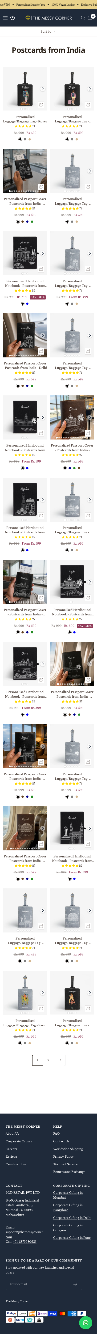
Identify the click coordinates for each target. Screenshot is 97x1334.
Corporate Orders (19, 1141)
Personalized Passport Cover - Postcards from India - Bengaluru (72, 448)
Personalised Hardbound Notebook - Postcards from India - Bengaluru (72, 612)
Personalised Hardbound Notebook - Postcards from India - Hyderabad (72, 859)
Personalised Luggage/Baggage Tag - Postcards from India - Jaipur (72, 941)
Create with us (16, 1164)
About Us (12, 1133)
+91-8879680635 (24, 1241)
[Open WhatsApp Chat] (85, 1322)
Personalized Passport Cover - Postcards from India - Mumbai (25, 201)
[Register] (75, 1284)
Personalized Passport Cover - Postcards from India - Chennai (72, 694)
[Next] (59, 1060)
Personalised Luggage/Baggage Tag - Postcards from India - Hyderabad (25, 941)
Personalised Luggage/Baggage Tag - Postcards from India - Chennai (72, 777)
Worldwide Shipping (68, 1149)
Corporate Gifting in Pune (72, 1237)
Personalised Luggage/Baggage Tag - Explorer (72, 119)
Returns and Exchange (69, 1172)
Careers (11, 1149)
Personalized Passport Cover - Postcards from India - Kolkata (25, 612)
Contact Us (61, 1141)
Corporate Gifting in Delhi (72, 1218)
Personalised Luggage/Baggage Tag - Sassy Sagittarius (25, 1023)
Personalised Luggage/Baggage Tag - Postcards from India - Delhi (72, 284)
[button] (23, 126)
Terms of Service (65, 1164)
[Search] (83, 18)
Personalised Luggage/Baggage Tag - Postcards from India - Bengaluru (72, 530)
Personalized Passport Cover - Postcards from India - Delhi (25, 366)
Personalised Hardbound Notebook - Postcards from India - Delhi (25, 530)
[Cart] (90, 18)
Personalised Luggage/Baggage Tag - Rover (25, 119)
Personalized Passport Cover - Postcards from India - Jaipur (25, 859)
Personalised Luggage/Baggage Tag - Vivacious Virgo (72, 1023)
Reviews (11, 1156)
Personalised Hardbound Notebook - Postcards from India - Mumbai (25, 284)
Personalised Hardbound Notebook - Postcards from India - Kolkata (25, 694)
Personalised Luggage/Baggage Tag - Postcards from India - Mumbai (72, 201)
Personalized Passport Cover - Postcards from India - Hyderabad (25, 777)
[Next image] (42, 89)
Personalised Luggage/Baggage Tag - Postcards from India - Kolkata (72, 366)
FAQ (56, 1133)
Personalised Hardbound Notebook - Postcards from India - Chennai (25, 448)
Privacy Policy (63, 1156)
